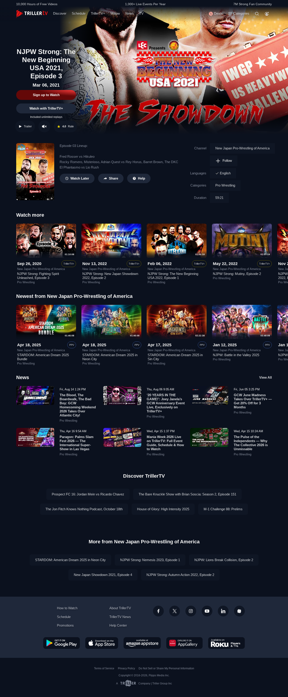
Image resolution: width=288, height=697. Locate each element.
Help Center (118, 625)
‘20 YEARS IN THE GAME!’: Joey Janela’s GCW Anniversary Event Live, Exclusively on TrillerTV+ (166, 403)
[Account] (267, 14)
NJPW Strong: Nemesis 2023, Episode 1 (150, 560)
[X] (174, 611)
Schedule (79, 13)
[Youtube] (207, 611)
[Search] (257, 14)
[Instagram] (190, 611)
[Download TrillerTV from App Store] (101, 643)
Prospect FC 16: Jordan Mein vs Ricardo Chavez (88, 494)
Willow (115, 13)
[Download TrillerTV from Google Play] (61, 643)
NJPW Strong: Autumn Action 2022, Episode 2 (180, 575)
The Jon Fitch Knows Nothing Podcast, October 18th (84, 509)
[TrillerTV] (32, 13)
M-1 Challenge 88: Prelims (223, 509)
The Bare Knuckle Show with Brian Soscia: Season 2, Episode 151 (187, 494)
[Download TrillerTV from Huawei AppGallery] (184, 643)
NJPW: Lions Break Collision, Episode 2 (223, 560)
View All (265, 377)
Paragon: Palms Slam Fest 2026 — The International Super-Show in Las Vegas (76, 443)
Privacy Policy (126, 668)
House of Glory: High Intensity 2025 (163, 509)
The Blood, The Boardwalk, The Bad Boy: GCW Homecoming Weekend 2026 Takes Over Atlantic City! (78, 405)
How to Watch (67, 608)
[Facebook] (158, 611)
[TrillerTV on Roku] (226, 643)
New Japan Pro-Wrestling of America (242, 148)
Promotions (65, 625)
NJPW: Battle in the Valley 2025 (236, 355)
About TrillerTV (120, 608)
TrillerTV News (120, 617)
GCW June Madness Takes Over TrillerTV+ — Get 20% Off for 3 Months (253, 401)
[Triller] (239, 611)
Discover (59, 13)
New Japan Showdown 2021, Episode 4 (103, 575)
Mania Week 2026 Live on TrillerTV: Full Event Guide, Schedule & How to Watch (165, 443)
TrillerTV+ (98, 13)
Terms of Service (104, 668)
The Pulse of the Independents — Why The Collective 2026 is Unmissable (251, 443)
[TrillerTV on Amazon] (142, 643)
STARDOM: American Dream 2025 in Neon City (70, 560)
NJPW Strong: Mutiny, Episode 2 (237, 274)
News (129, 13)
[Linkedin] (223, 611)
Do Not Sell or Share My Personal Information (166, 668)
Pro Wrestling (225, 185)
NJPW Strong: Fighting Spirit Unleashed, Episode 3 (38, 276)
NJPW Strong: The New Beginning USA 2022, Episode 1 (173, 276)
